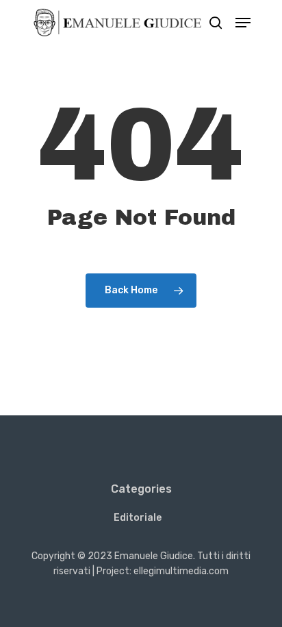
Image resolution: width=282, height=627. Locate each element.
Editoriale (138, 518)
